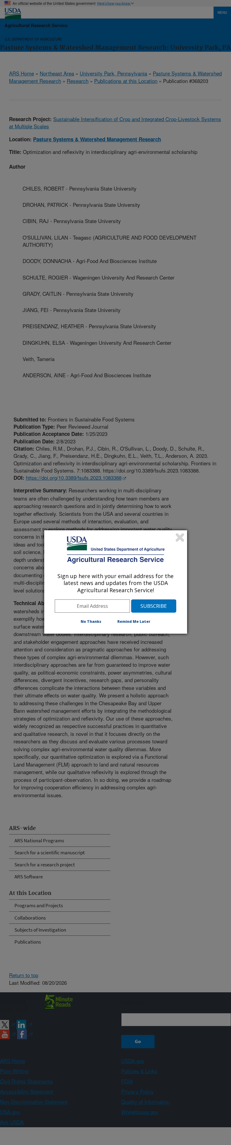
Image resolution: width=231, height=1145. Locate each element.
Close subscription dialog (180, 537)
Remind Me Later (133, 621)
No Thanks (91, 621)
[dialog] (115, 582)
